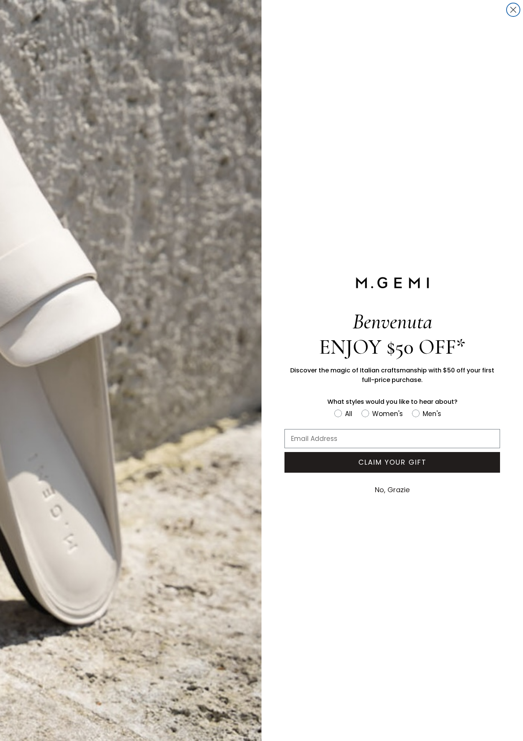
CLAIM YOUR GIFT (392, 462)
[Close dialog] (513, 9)
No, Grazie (392, 490)
